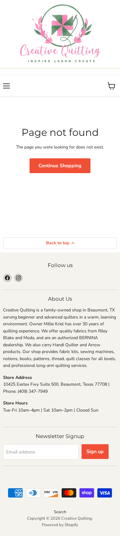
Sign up (95, 451)
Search (60, 512)
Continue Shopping (60, 165)
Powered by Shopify (60, 525)
